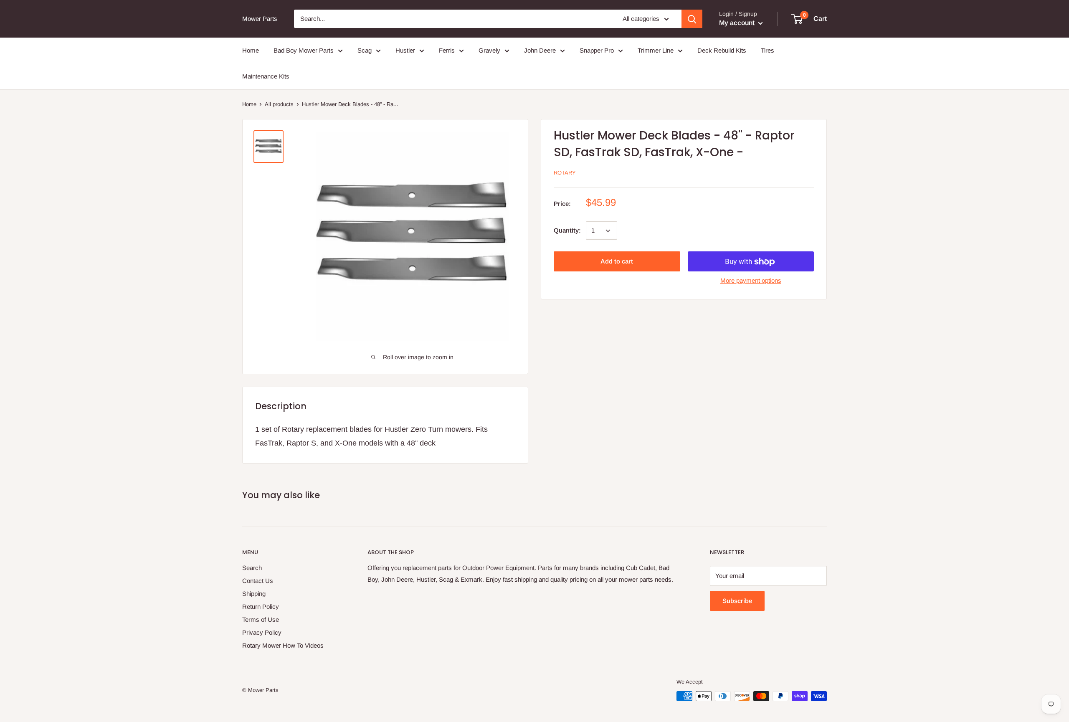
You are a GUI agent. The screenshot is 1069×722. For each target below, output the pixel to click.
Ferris (447, 50)
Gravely (489, 50)
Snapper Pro (597, 50)
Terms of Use (260, 619)
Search (252, 567)
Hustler (405, 50)
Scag (364, 50)
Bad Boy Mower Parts (304, 50)
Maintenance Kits (265, 76)
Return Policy (260, 606)
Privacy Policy (261, 632)
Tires (767, 50)
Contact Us (257, 580)
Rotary (565, 173)
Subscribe (737, 600)
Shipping (254, 593)
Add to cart (616, 261)
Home (250, 50)
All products (279, 104)
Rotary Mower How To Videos (283, 645)
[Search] (691, 19)
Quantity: (567, 230)
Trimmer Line (656, 50)
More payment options (750, 280)
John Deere (540, 50)
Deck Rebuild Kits (721, 50)
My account (737, 22)
